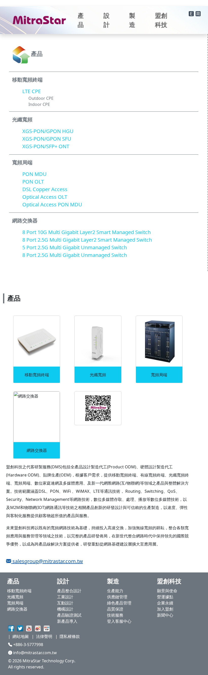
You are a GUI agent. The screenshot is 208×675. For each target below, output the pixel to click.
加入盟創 (165, 609)
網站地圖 (20, 636)
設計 (106, 20)
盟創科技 (161, 20)
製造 (132, 20)
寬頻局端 (15, 603)
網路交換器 (17, 609)
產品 (81, 20)
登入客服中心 (119, 621)
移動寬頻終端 (19, 591)
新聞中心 (165, 615)
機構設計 (65, 609)
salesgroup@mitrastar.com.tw (47, 561)
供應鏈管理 (117, 597)
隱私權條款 (70, 636)
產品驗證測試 (69, 615)
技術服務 (115, 615)
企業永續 (165, 603)
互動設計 (65, 603)
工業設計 (65, 597)
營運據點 (165, 597)
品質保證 (115, 609)
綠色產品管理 (119, 603)
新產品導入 (67, 621)
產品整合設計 (69, 591)
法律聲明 (44, 636)
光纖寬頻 (15, 597)
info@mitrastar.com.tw (34, 652)
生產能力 (115, 591)
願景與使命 (167, 591)
